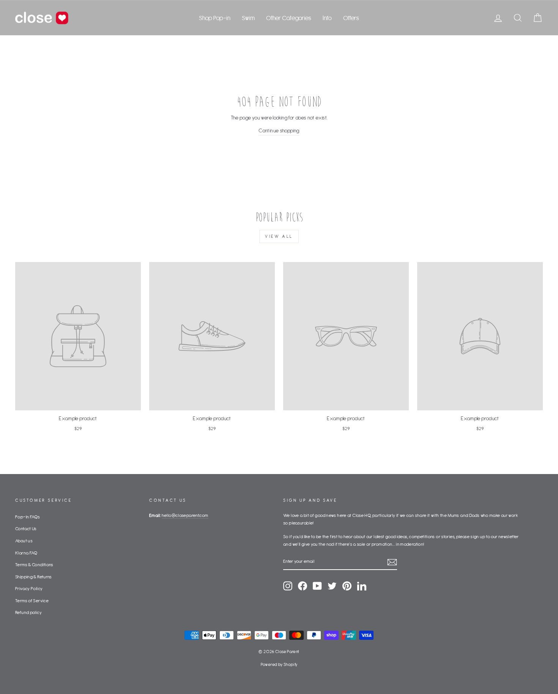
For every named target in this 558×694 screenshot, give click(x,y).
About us (24, 540)
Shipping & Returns (33, 576)
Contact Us (26, 528)
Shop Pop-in (214, 18)
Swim (248, 18)
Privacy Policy (29, 588)
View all (279, 236)
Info (327, 18)
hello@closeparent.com (185, 515)
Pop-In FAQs (27, 517)
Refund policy (28, 612)
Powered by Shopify (279, 664)
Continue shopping (279, 130)
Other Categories (288, 18)
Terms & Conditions (34, 564)
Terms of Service (32, 600)
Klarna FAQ (26, 553)
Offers (351, 18)
